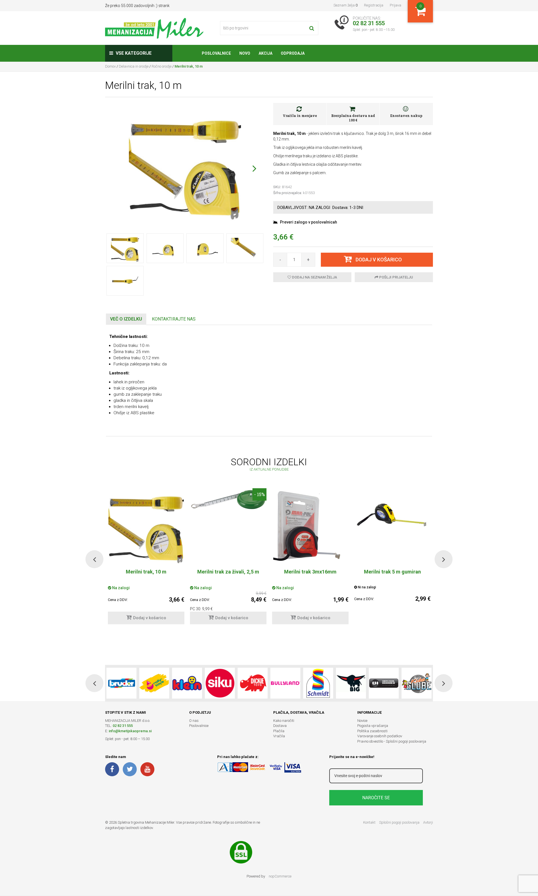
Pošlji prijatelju (395, 277)
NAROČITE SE (376, 797)
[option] (228, 559)
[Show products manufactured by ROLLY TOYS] (154, 683)
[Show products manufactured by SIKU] (220, 683)
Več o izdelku (126, 319)
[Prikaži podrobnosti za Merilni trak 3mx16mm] (310, 526)
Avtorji (428, 822)
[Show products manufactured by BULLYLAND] (285, 683)
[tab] (126, 319)
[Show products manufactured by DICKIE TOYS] (253, 683)
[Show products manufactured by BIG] (351, 683)
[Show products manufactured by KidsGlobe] (417, 683)
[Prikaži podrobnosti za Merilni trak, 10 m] (146, 526)
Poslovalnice (198, 726)
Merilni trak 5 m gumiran (392, 572)
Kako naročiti (283, 720)
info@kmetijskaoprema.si (130, 731)
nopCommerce (280, 876)
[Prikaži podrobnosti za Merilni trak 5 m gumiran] (392, 517)
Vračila (279, 736)
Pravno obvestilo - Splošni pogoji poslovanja (391, 741)
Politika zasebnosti (372, 731)
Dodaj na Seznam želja (314, 277)
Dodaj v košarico (149, 617)
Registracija (373, 5)
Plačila (278, 731)
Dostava (280, 726)
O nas (194, 720)
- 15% (259, 494)
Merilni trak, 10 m (146, 572)
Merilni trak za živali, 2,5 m (228, 572)
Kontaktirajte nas (174, 319)
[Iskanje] (311, 28)
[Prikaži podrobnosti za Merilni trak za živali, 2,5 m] (228, 501)
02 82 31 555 (123, 726)
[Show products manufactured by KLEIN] (187, 683)
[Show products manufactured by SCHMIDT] (318, 683)
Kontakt (369, 822)
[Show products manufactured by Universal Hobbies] (384, 683)
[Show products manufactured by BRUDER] (121, 683)
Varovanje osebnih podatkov (379, 736)
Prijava (395, 5)
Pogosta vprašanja (372, 726)
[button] (254, 168)
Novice (362, 720)
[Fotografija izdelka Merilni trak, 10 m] (185, 164)
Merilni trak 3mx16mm (310, 572)
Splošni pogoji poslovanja (399, 822)
